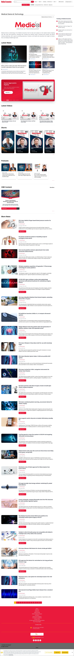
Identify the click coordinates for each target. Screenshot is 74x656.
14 (38, 602)
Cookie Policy (11, 654)
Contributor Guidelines (37, 617)
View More (52, 187)
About (37, 608)
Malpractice (50, 4)
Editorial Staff (37, 612)
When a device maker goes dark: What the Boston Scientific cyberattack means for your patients (13, 66)
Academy (44, 1)
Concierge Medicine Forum (39, 4)
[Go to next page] (41, 603)
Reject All (57, 652)
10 (34, 602)
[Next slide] (52, 90)
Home (37, 647)
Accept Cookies (65, 652)
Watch (40, 1)
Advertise (37, 610)
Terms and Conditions (37, 616)
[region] (37, 652)
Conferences (49, 1)
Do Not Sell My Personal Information (37, 620)
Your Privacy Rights (37, 621)
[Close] (72, 652)
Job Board (37, 615)
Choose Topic (25, 4)
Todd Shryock (22, 223)
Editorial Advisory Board (37, 613)
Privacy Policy (37, 619)
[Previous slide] (3, 90)
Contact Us (37, 611)
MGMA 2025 (46, 4)
